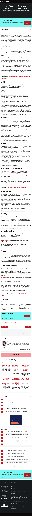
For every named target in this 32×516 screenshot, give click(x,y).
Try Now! (27, 315)
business (2, 34)
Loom (2, 260)
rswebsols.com (4, 506)
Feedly (7, 221)
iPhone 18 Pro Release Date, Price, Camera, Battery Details (17, 450)
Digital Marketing (21, 10)
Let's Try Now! (27, 22)
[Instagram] (29, 350)
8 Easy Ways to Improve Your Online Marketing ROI (25, 387)
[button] (29, 1)
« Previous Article (4, 326)
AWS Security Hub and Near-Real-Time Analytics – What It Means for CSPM (17, 411)
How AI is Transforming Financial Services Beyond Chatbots (16, 372)
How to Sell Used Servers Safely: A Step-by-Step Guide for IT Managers (17, 405)
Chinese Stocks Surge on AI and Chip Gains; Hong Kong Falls (17, 456)
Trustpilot (4, 501)
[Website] (21, 350)
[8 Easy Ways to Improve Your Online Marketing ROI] (25, 384)
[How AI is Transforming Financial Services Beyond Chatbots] (15, 369)
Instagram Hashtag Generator (6, 178)
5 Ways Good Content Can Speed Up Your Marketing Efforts (17, 187)
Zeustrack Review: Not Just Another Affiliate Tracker (6, 387)
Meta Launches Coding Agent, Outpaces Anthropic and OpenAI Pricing (17, 462)
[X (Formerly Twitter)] (25, 350)
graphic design (19, 122)
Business (25, 10)
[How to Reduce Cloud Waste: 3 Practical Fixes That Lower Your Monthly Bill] (6, 366)
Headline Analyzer (4, 240)
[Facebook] (23, 350)
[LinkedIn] (27, 350)
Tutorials (28, 10)
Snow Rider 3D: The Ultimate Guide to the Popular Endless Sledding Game (17, 437)
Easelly (8, 155)
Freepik (16, 515)
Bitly (1, 93)
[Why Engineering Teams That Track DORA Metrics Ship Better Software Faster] (25, 370)
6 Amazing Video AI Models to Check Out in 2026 (17, 402)
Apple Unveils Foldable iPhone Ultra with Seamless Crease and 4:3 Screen (17, 459)
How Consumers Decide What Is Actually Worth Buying (16, 389)
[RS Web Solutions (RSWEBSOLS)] (5, 1)
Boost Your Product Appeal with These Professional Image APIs (17, 408)
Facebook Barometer (4, 277)
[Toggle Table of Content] (29, 29)
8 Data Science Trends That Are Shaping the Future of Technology (17, 431)
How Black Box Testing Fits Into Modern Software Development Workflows (17, 434)
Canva (15, 127)
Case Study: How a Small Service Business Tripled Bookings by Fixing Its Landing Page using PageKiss (17, 441)
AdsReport (26, 52)
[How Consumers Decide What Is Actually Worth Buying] (15, 385)
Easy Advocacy (8, 198)
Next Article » (28, 326)
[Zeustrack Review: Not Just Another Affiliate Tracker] (6, 384)
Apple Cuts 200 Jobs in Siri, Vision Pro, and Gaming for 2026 (17, 453)
